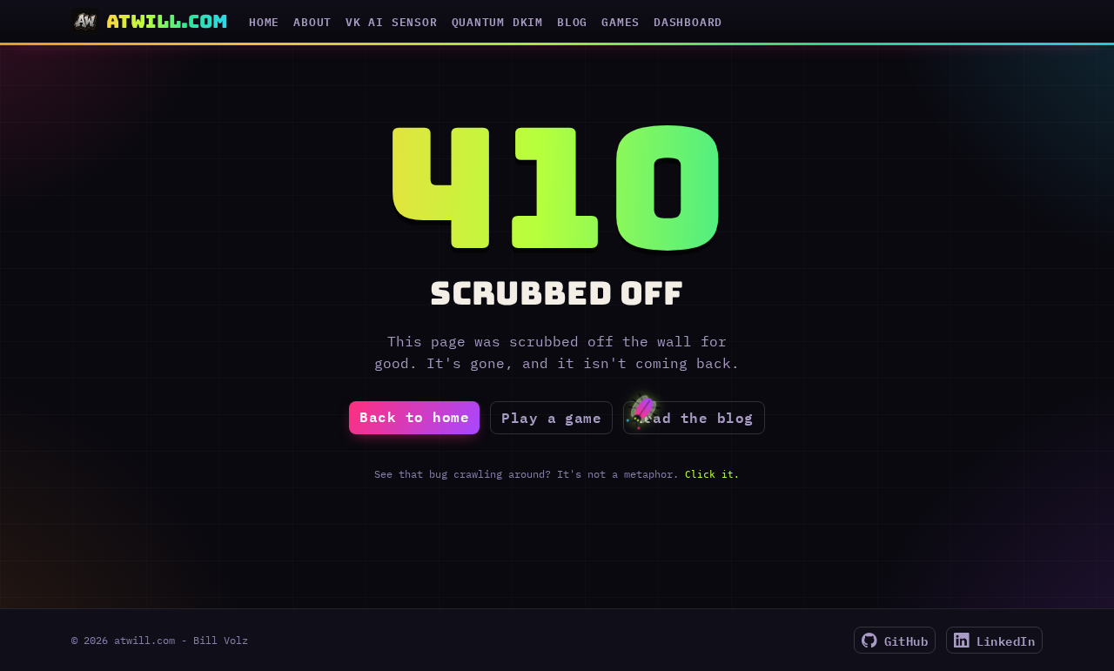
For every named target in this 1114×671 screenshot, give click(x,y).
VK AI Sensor (391, 21)
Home (264, 21)
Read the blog (693, 417)
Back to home (414, 416)
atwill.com (167, 21)
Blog (572, 21)
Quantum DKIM (497, 21)
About (312, 21)
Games (620, 21)
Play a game (551, 417)
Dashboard (688, 21)
